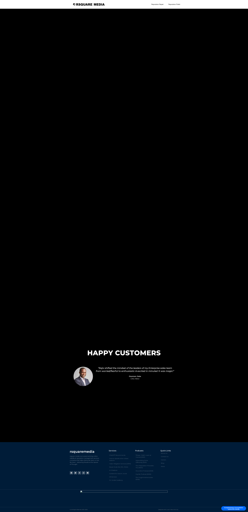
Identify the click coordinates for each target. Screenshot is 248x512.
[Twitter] (75, 472)
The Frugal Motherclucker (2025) (144, 478)
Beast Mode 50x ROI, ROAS (118, 467)
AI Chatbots (113, 470)
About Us (164, 453)
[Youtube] (87, 472)
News (163, 466)
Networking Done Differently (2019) (142, 461)
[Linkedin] (71, 472)
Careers (163, 460)
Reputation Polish (174, 4)
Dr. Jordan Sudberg (116, 480)
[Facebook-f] (79, 472)
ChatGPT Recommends (117, 455)
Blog (162, 463)
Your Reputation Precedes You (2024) (145, 466)
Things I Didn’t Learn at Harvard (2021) (143, 456)
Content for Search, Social (118, 473)
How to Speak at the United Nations (118, 459)
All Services (113, 477)
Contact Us (164, 456)
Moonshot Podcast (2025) (144, 471)
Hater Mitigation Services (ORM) (120, 464)
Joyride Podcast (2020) (143, 474)
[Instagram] (83, 472)
